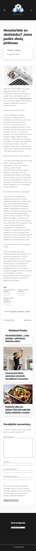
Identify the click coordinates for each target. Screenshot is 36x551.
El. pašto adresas (10, 469)
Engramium (19, 547)
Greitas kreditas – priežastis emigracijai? (9, 299)
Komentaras (8, 437)
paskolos (20, 311)
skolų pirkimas (25, 98)
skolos (27, 311)
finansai (13, 311)
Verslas (18, 50)
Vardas (6, 462)
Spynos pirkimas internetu (23, 290)
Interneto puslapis (10, 476)
